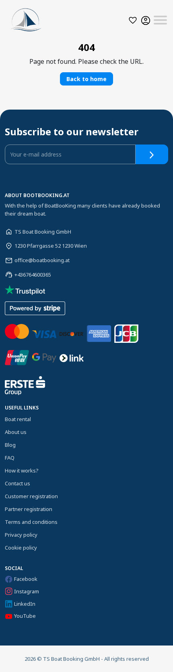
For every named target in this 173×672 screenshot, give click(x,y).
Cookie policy (21, 547)
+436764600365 (32, 274)
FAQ (9, 457)
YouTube (25, 615)
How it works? (22, 470)
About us (16, 432)
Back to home (86, 79)
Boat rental (18, 419)
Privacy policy (21, 534)
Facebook (25, 578)
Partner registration (28, 509)
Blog (10, 444)
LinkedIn (24, 603)
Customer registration (31, 496)
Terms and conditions (31, 521)
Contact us (17, 483)
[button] (133, 20)
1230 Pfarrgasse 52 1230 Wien (50, 245)
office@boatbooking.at (42, 260)
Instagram (26, 591)
